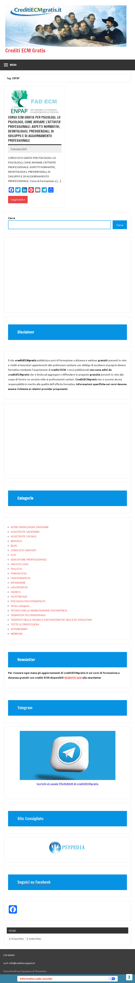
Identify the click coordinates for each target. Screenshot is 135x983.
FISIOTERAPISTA (20, 578)
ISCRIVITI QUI (73, 677)
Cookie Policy (35, 939)
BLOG (14, 545)
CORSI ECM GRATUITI (23, 550)
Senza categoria (20, 605)
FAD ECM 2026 (19, 564)
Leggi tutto (17, 199)
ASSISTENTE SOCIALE (24, 536)
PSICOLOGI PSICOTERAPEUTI (28, 601)
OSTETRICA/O (19, 596)
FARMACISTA (19, 573)
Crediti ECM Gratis (25, 50)
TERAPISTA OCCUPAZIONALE (28, 615)
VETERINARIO (19, 628)
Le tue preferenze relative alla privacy (82, 978)
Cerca (120, 224)
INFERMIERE (18, 582)
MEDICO (16, 591)
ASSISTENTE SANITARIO (25, 531)
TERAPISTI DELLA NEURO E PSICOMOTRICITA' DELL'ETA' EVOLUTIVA (51, 619)
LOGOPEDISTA (19, 587)
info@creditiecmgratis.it (22, 962)
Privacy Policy (17, 939)
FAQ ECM (16, 568)
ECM (13, 554)
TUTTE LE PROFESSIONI (25, 624)
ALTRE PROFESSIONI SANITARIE (30, 527)
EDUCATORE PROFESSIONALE (29, 559)
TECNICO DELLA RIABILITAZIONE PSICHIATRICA (39, 610)
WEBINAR (16, 633)
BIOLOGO (16, 540)
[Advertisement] (67, 276)
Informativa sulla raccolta (36, 978)
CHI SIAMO (9, 955)
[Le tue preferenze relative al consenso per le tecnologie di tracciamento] (129, 977)
